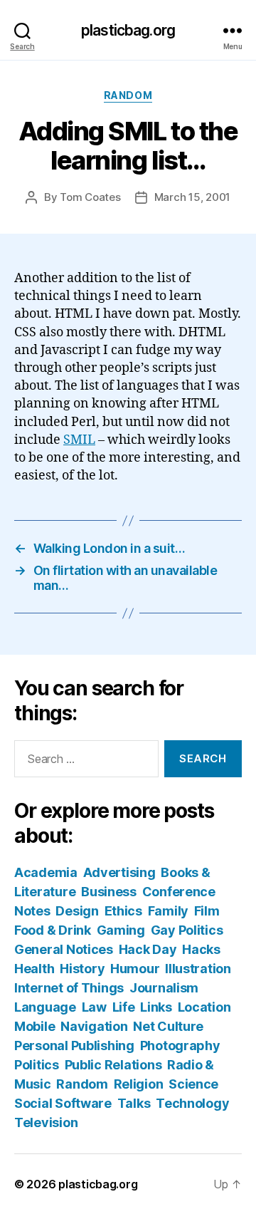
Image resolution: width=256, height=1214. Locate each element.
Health (34, 968)
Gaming (121, 930)
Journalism (163, 987)
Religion (139, 1083)
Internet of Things (69, 987)
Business (109, 891)
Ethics (123, 910)
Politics (36, 1064)
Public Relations (113, 1064)
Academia (46, 872)
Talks (134, 1103)
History (82, 968)
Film (207, 910)
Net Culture (168, 1026)
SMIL (79, 440)
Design (76, 910)
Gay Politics (187, 930)
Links (156, 1007)
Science (193, 1083)
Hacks (201, 949)
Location (204, 1007)
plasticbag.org (128, 30)
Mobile (34, 1026)
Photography (180, 1045)
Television (46, 1122)
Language (45, 1007)
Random (128, 95)
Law (94, 1007)
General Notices (63, 949)
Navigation (93, 1026)
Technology (192, 1103)
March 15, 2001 (192, 197)
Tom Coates (90, 197)
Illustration (198, 968)
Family (168, 910)
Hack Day (148, 949)
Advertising (119, 872)
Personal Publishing (74, 1045)
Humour (134, 968)
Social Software (63, 1103)
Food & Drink (52, 930)
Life (123, 1007)
